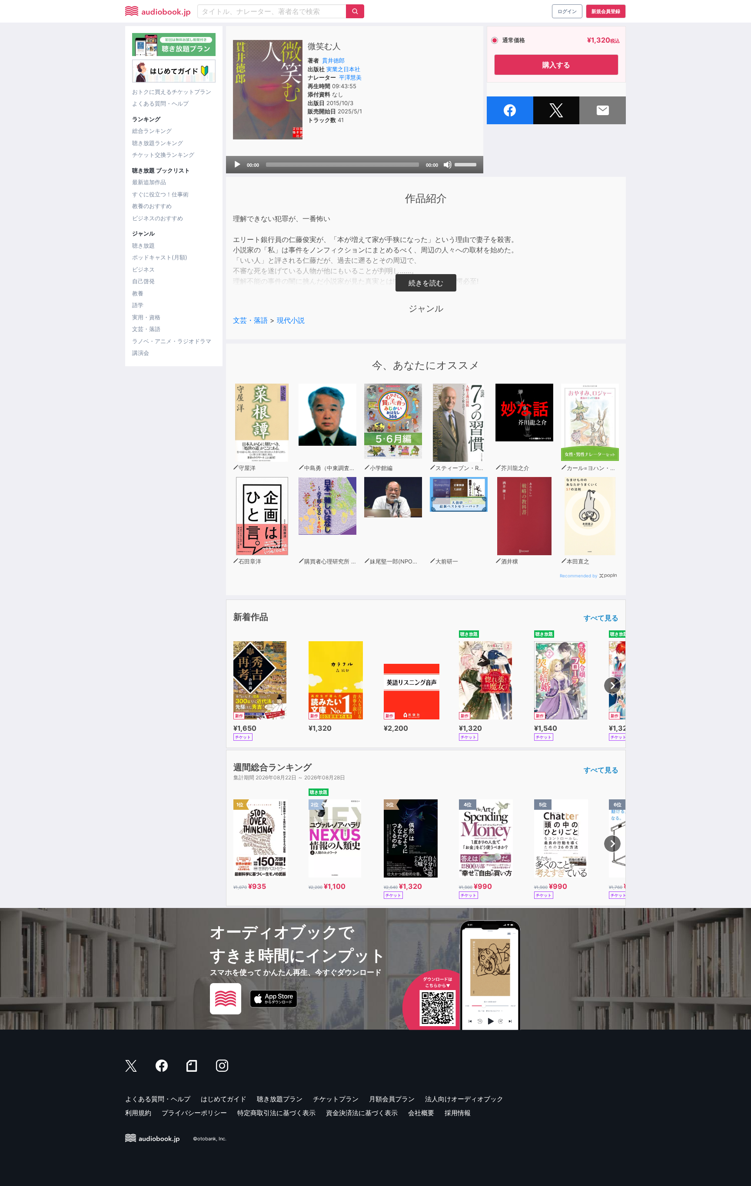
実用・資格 (146, 317)
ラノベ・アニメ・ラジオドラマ (171, 341)
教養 (137, 293)
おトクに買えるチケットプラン (171, 91)
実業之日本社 (343, 69)
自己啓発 (143, 281)
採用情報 (458, 1113)
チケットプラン (336, 1099)
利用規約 (138, 1113)
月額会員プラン (392, 1099)
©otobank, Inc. (209, 1139)
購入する (556, 64)
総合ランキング (152, 130)
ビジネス (143, 269)
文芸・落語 (146, 328)
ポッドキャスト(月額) (159, 257)
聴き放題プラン (279, 1099)
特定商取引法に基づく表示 (276, 1113)
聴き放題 (143, 245)
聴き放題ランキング (157, 142)
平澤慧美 (350, 77)
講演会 (140, 352)
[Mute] (447, 164)
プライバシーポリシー (194, 1113)
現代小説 (291, 320)
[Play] (237, 164)
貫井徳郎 (333, 60)
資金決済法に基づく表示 (362, 1113)
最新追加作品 (149, 182)
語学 (137, 304)
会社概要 (421, 1113)
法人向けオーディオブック (464, 1099)
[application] (354, 164)
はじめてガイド (223, 1099)
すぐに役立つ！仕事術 (160, 194)
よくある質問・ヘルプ (160, 103)
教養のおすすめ (152, 205)
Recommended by (579, 575)
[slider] (467, 164)
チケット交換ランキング (163, 154)
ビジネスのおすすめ (157, 218)
